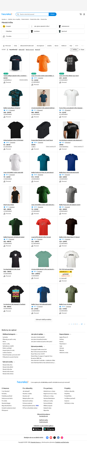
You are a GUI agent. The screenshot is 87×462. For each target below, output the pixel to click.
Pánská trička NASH (8, 367)
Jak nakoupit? (26, 391)
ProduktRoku (67, 396)
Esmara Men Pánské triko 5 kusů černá (42, 140)
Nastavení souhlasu (28, 401)
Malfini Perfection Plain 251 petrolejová (42, 172)
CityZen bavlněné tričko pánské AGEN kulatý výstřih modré (43, 108)
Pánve (4, 342)
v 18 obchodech (63, 211)
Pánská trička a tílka (34, 19)
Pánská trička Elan (7, 369)
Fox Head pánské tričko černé (11, 269)
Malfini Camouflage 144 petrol (11, 108)
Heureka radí (26, 396)
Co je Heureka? (6, 391)
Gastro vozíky (6, 344)
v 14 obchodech (7, 179)
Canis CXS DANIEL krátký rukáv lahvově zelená (43, 205)
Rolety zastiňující (7, 348)
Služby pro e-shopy (49, 396)
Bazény (61, 342)
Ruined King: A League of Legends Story (41, 356)
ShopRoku (67, 394)
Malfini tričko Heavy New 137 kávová (69, 237)
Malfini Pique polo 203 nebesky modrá (69, 205)
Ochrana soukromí (27, 403)
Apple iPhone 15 (63, 337)
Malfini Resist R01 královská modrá (69, 172)
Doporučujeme (64, 334)
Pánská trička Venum (8, 371)
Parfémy (61, 339)
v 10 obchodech (7, 211)
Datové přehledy (48, 403)
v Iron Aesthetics (63, 147)
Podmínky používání (7, 396)
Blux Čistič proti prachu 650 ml (39, 352)
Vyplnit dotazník (43, 422)
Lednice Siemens (7, 353)
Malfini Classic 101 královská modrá (41, 304)
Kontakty (4, 394)
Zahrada (61, 348)
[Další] (84, 324)
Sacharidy (5, 337)
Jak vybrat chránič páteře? (38, 337)
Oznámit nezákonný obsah (9, 408)
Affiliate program (48, 406)
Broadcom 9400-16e (36, 358)
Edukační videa (47, 408)
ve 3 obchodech (35, 114)
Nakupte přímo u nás (28, 398)
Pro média (4, 401)
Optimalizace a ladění (8, 346)
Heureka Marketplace (49, 398)
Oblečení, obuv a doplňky (14, 19)
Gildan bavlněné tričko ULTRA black (13, 140)
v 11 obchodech (35, 82)
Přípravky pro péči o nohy (9, 339)
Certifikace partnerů (69, 398)
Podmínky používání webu (62, 442)
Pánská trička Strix (7, 365)
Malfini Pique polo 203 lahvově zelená (13, 237)
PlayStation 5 (62, 344)
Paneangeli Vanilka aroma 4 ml (38, 349)
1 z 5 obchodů (62, 278)
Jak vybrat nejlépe (37, 334)
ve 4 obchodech (7, 273)
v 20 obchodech (7, 114)
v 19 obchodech (7, 243)
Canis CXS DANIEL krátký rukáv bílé (13, 172)
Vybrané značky (8, 362)
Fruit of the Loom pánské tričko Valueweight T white (71, 108)
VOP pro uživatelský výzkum (30, 408)
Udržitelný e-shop (69, 403)
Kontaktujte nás (43, 416)
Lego (60, 346)
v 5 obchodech (35, 276)
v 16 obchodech (35, 179)
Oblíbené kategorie (9, 334)
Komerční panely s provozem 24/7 (11, 355)
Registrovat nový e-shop (50, 394)
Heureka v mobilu (27, 394)
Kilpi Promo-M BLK (8, 205)
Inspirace (66, 401)
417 (82, 324)
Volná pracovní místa (7, 398)
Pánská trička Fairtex (8, 374)
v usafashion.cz (7, 80)
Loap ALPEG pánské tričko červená (41, 237)
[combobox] (32, 14)
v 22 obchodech (63, 179)
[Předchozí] (69, 324)
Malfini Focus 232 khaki (65, 304)
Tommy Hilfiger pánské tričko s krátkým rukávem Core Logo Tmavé (15, 76)
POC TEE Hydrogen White (66, 269)
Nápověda (46, 410)
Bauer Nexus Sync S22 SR (38, 354)
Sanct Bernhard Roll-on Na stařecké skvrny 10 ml (43, 363)
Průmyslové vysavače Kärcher (10, 357)
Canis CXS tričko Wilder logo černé (69, 76)
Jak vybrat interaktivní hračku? (39, 339)
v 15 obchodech (35, 211)
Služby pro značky (48, 401)
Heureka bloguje (6, 403)
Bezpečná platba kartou (29, 406)
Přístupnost (5, 410)
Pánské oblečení (25, 19)
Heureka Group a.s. (36, 442)
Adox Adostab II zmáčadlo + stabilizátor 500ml (43, 360)
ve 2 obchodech (63, 114)
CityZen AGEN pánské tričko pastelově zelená (43, 269)
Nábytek (61, 350)
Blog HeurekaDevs (7, 406)
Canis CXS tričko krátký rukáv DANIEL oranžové (43, 76)
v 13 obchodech (63, 80)
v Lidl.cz (33, 147)
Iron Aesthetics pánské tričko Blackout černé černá (71, 140)
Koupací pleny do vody (8, 350)
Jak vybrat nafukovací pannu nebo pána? (41, 342)
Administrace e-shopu (49, 391)
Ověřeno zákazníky (69, 391)
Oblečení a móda (63, 353)
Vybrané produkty (37, 346)
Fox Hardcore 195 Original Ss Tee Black (14, 304)
